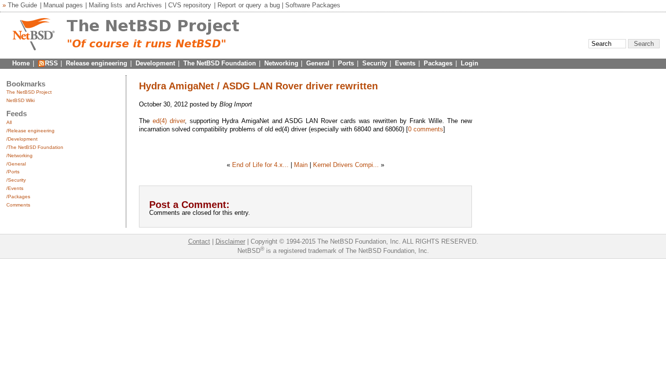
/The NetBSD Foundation (34, 147)
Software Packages (312, 5)
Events (405, 63)
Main (301, 164)
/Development (22, 139)
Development (155, 63)
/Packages (18, 196)
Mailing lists (105, 5)
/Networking (19, 155)
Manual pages (63, 5)
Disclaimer (230, 241)
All (9, 122)
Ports (346, 63)
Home (21, 63)
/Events (14, 188)
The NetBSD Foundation (219, 63)
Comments (18, 205)
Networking (281, 63)
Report (226, 5)
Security (374, 63)
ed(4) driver (169, 121)
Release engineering (96, 63)
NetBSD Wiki (20, 100)
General (318, 63)
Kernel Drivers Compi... (346, 164)
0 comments (425, 129)
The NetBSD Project (29, 92)
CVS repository (189, 5)
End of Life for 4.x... (260, 164)
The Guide (22, 5)
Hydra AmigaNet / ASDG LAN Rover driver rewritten (258, 86)
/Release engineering (30, 130)
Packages (438, 63)
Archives (149, 5)
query (253, 5)
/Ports (13, 171)
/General (16, 164)
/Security (16, 180)
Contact (199, 241)
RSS (51, 63)
